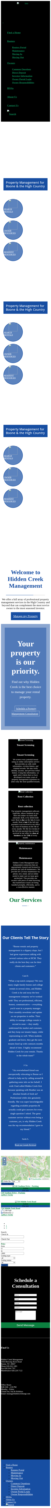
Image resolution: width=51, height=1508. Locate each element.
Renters (11, 41)
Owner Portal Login (21, 79)
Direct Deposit (19, 72)
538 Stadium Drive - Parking (13, 1193)
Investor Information (22, 76)
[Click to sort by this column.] (2, 1181)
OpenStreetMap (36, 1179)
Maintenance (18, 51)
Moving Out (18, 57)
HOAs (10, 88)
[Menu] (3, 22)
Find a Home (14, 32)
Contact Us (12, 105)
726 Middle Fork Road (10, 1208)
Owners (11, 63)
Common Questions (21, 69)
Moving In (17, 54)
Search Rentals (8, 210)
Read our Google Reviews (25, 1145)
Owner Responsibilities (23, 82)
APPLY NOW (7, 1195)
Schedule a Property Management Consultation (25, 711)
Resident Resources (10, 253)
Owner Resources (10, 231)
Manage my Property (25, 616)
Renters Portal (19, 47)
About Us (12, 97)
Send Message (25, 1325)
